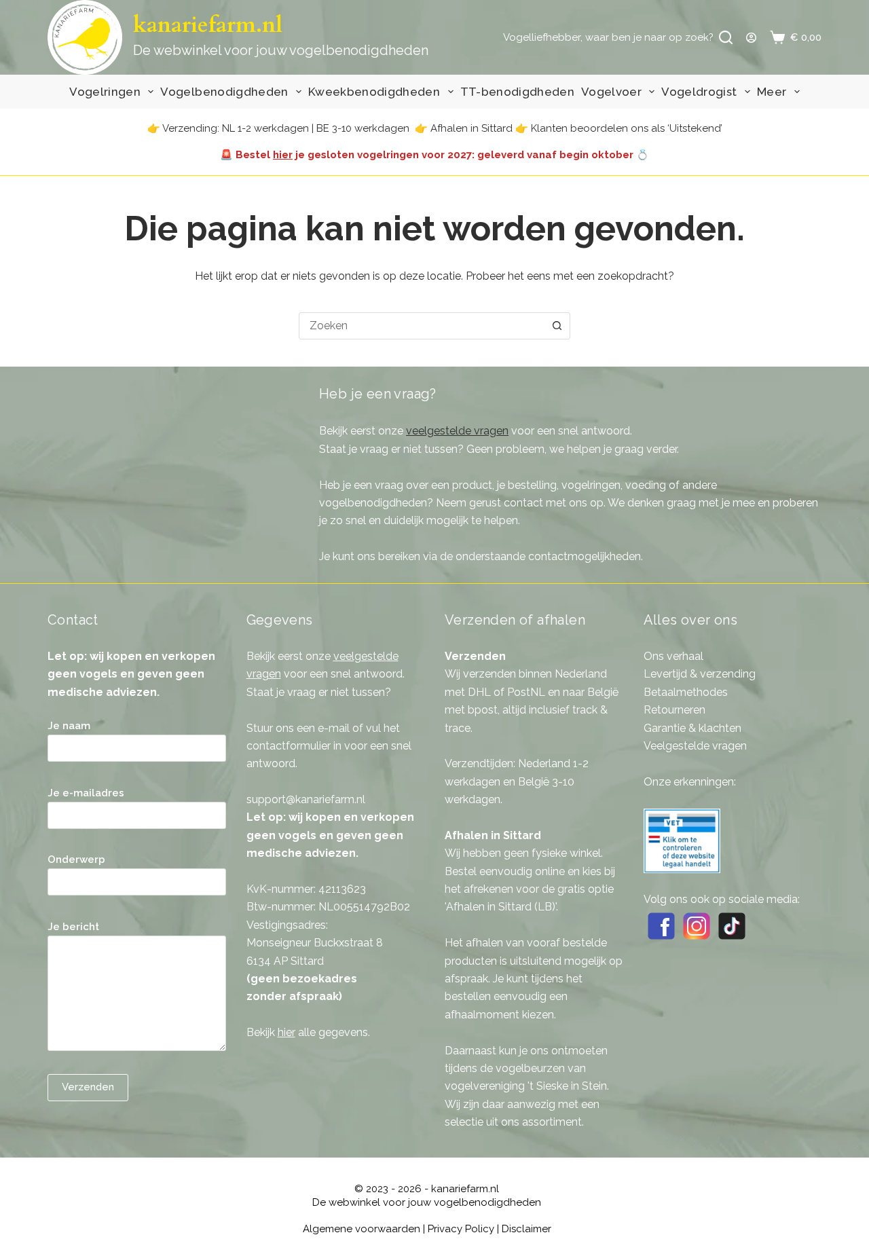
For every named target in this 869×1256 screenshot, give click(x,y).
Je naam (69, 726)
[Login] (751, 38)
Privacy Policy (461, 1229)
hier (283, 155)
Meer (771, 91)
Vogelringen (105, 91)
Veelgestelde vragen (695, 745)
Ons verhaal (673, 656)
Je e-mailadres (86, 793)
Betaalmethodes (686, 692)
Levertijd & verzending (700, 673)
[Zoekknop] (557, 326)
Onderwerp (76, 859)
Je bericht (73, 927)
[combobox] (421, 325)
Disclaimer (526, 1229)
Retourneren (674, 709)
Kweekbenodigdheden (374, 91)
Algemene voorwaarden (361, 1229)
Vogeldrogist (699, 91)
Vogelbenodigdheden (224, 91)
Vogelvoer (611, 91)
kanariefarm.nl (207, 25)
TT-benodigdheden (517, 91)
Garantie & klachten (692, 728)
